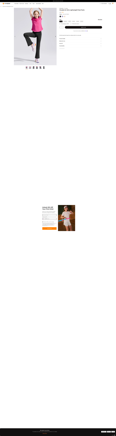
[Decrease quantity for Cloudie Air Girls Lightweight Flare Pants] (60, 27)
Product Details (62, 38)
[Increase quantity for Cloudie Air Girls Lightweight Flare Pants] (62, 27)
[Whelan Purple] (62, 16)
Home (1, 6)
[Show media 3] (33, 67)
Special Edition (38, 3)
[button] (99, 19)
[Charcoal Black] (60, 16)
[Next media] (55, 36)
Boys (33, 3)
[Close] (74, 206)
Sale (43, 3)
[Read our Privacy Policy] (56, 223)
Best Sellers (17, 3)
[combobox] (44, 219)
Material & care (62, 41)
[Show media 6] (44, 67)
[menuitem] (16, 3)
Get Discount (49, 228)
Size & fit (61, 43)
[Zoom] (55, 10)
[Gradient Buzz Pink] (65, 16)
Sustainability (61, 45)
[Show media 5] (40, 67)
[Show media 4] (37, 67)
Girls (30, 3)
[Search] (100, 3)
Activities (26, 3)
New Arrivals (22, 3)
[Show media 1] (26, 67)
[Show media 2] (30, 67)
